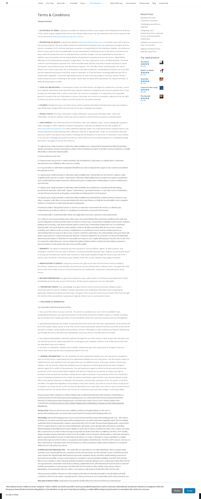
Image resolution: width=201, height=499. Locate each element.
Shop (82, 3)
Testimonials (144, 3)
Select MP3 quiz (116, 3)
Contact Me (163, 3)
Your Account (95, 3)
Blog (154, 3)
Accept (190, 491)
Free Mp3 (73, 3)
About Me (61, 3)
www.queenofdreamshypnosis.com (92, 42)
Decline (177, 491)
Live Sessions (131, 3)
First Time (50, 3)
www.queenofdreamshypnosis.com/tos (68, 36)
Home (40, 3)
